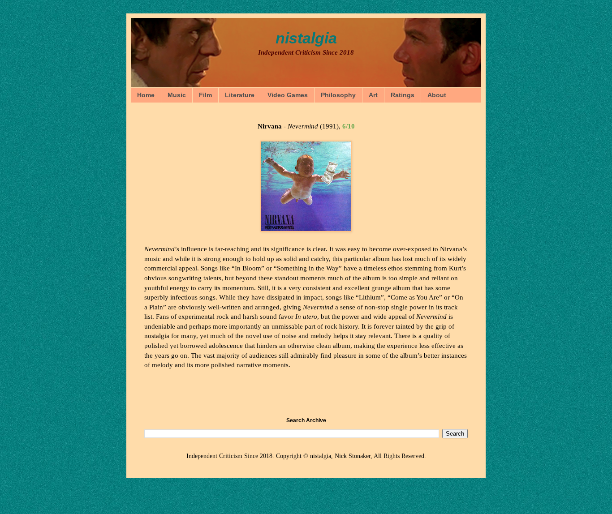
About (436, 95)
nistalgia (306, 38)
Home (146, 95)
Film (205, 95)
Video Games (287, 95)
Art (373, 95)
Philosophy (338, 95)
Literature (239, 95)
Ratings (402, 95)
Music (177, 95)
